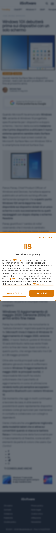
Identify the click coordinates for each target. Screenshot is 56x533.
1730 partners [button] (19, 260)
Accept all (42, 293)
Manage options (14, 293)
